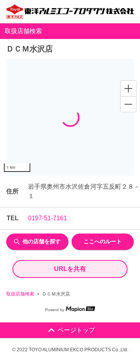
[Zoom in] (128, 88)
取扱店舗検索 (20, 294)
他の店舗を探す (42, 241)
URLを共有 (70, 268)
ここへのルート (103, 241)
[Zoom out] (128, 104)
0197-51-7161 (47, 218)
